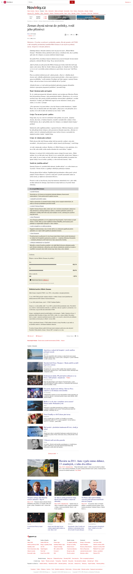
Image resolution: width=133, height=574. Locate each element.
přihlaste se (45, 280)
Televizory (84, 563)
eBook (67, 34)
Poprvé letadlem (84, 544)
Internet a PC (30, 13)
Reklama (43, 569)
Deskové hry (78, 563)
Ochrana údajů (76, 569)
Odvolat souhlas (85, 569)
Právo (28, 34)
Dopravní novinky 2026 (99, 546)
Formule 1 (56, 551)
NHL (55, 553)
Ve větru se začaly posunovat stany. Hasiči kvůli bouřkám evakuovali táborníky (65, 499)
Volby (46, 11)
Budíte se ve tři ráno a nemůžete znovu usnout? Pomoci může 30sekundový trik (58, 402)
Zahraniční (51, 11)
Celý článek (78, 470)
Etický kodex (69, 569)
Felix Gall (43, 551)
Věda (41, 13)
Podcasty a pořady (58, 13)
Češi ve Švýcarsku (84, 548)
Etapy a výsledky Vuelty (46, 544)
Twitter (38, 569)
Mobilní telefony (43, 563)
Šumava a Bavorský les (86, 546)
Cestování (46, 13)
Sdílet (73, 34)
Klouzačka (70, 561)
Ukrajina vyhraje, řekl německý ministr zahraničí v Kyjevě (37, 498)
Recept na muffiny (71, 544)
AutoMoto (37, 13)
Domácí (42, 11)
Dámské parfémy (62, 563)
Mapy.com (49, 558)
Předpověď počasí (57, 558)
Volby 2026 (30, 542)
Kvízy (69, 13)
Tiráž (52, 569)
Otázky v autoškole (98, 551)
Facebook (33, 569)
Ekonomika (81, 11)
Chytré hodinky (91, 563)
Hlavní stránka (30, 11)
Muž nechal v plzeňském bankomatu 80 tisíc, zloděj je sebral (61, 428)
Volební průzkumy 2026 (33, 544)
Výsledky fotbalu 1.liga (59, 544)
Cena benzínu (75, 558)
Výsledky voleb (31, 546)
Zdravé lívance (70, 546)
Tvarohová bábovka (72, 548)
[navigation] (2, 2)
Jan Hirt (42, 546)
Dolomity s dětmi (84, 553)
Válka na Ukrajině (59, 11)
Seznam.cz (128, 2)
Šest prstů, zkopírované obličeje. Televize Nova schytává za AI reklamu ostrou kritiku (58, 390)
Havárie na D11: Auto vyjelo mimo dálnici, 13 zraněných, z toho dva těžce (81, 462)
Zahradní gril (90, 561)
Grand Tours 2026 (45, 553)
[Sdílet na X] (78, 336)
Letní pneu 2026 (97, 542)
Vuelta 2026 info (44, 542)
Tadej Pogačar (44, 548)
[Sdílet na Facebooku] (75, 336)
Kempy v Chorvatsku (85, 542)
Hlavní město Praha (48, 379)
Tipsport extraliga (58, 546)
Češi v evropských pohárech (87, 558)
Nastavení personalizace (96, 569)
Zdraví (45, 405)
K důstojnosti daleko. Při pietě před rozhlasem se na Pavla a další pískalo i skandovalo (60, 377)
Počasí (78, 13)
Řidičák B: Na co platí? (98, 548)
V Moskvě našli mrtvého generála (54, 440)
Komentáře (66, 11)
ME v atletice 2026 (58, 548)
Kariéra (48, 569)
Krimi (71, 11)
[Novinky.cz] (36, 8)
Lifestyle (86, 11)
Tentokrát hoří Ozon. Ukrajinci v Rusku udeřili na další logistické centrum (61, 364)
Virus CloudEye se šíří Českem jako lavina (57, 414)
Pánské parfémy (100, 563)
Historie (51, 13)
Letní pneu (70, 563)
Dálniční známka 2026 (98, 544)
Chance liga (57, 542)
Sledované (95, 13)
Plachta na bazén (50, 561)
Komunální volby (31, 553)
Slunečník (64, 561)
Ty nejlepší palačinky (72, 542)
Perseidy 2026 (67, 558)
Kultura (75, 11)
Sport (65, 13)
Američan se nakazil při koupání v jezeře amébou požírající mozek (59, 351)
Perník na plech (71, 553)
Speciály (73, 13)
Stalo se (37, 11)
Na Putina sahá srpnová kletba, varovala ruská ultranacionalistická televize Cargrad (92, 499)
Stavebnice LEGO (53, 563)
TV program (84, 13)
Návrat (62, 340)
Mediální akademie (59, 569)
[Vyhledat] (72, 2)
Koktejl (91, 11)
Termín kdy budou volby (33, 548)
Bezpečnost (46, 416)
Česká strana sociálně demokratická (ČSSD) (49, 340)
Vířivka (96, 561)
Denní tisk (89, 13)
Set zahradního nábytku (80, 561)
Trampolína (58, 561)
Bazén (43, 561)
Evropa (45, 442)
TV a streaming (47, 392)
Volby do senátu (31, 551)
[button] (35, 354)
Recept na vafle (71, 551)
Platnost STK (96, 553)
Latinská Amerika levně (85, 551)
